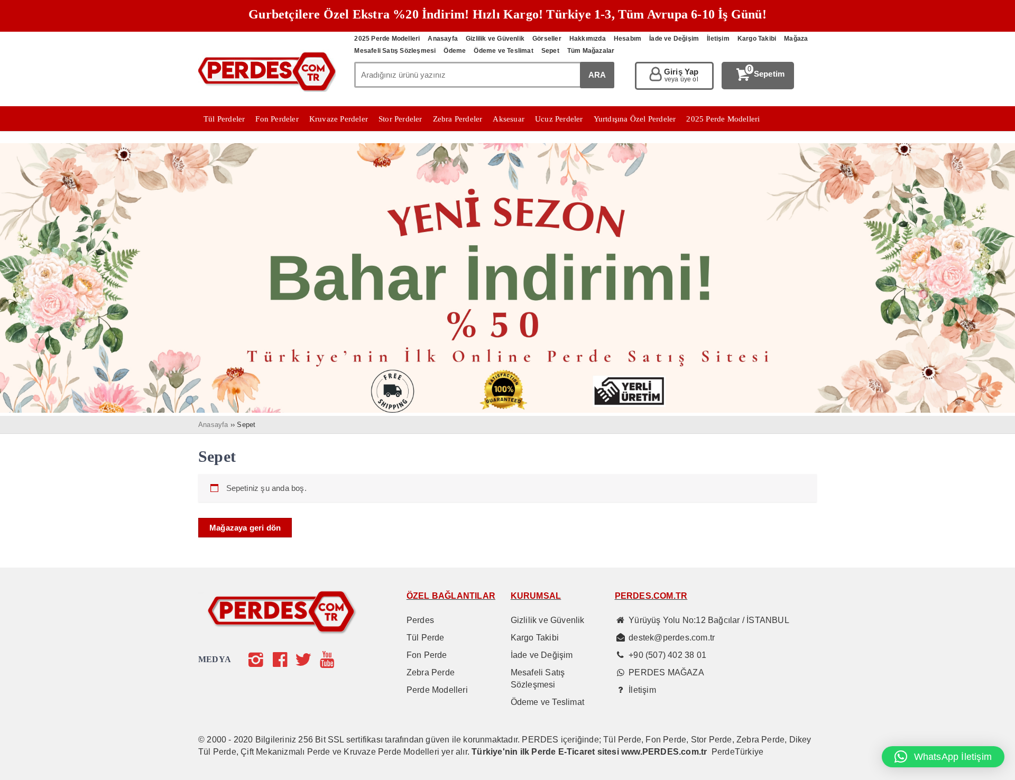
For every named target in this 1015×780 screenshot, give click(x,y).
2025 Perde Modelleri (387, 38)
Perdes (420, 620)
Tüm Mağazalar (591, 50)
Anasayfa (443, 38)
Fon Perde (427, 655)
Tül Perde (426, 637)
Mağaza (796, 38)
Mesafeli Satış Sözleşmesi (395, 50)
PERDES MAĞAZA (666, 672)
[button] (943, 756)
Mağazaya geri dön (245, 527)
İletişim (718, 38)
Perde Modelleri (437, 689)
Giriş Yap (681, 75)
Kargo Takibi (756, 38)
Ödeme (455, 50)
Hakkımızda (587, 38)
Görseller (546, 38)
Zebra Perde (431, 672)
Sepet (550, 50)
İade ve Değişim (674, 38)
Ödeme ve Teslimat (503, 50)
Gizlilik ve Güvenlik (495, 38)
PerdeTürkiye (737, 751)
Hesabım (627, 38)
